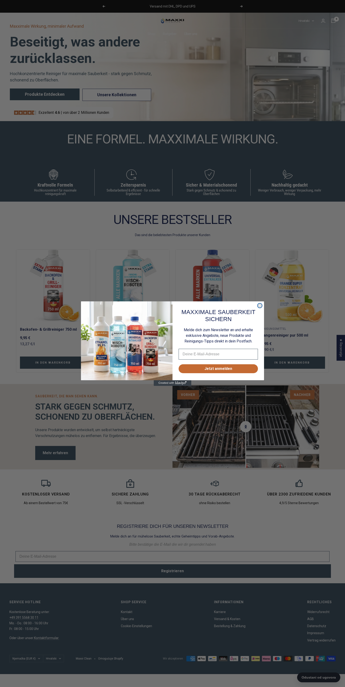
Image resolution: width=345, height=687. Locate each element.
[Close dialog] (259, 305)
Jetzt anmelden (218, 368)
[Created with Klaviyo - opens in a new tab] (172, 383)
